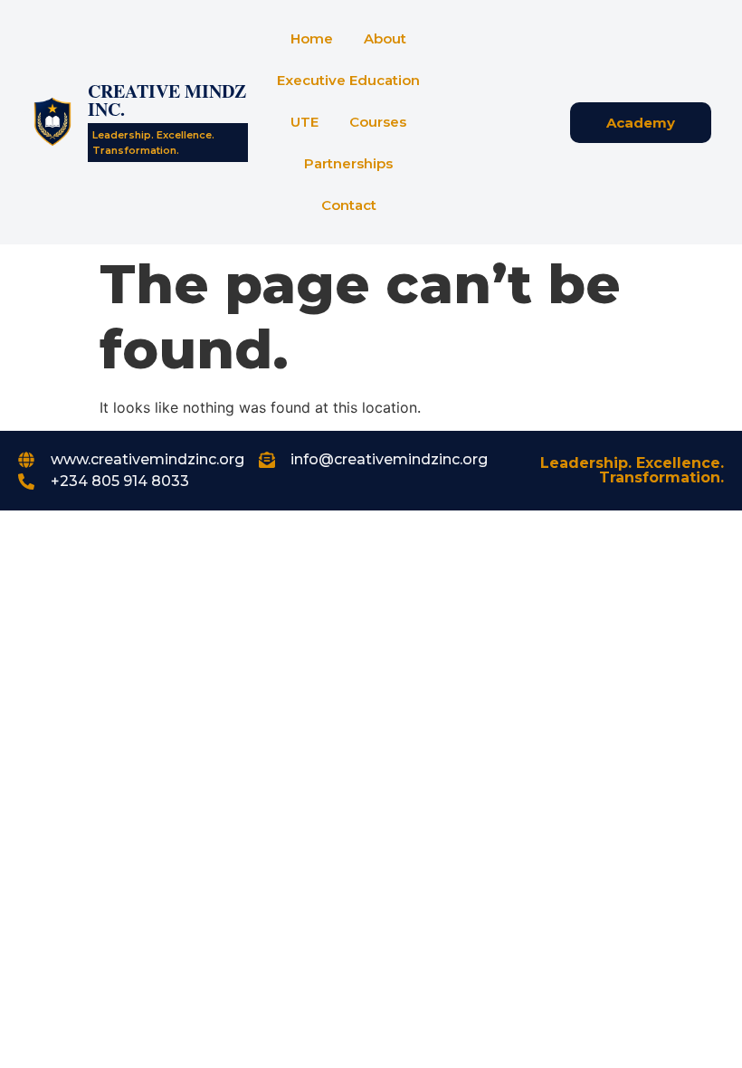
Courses (377, 121)
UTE (304, 121)
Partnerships (348, 163)
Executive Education (348, 80)
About (385, 38)
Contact (348, 205)
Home (311, 38)
